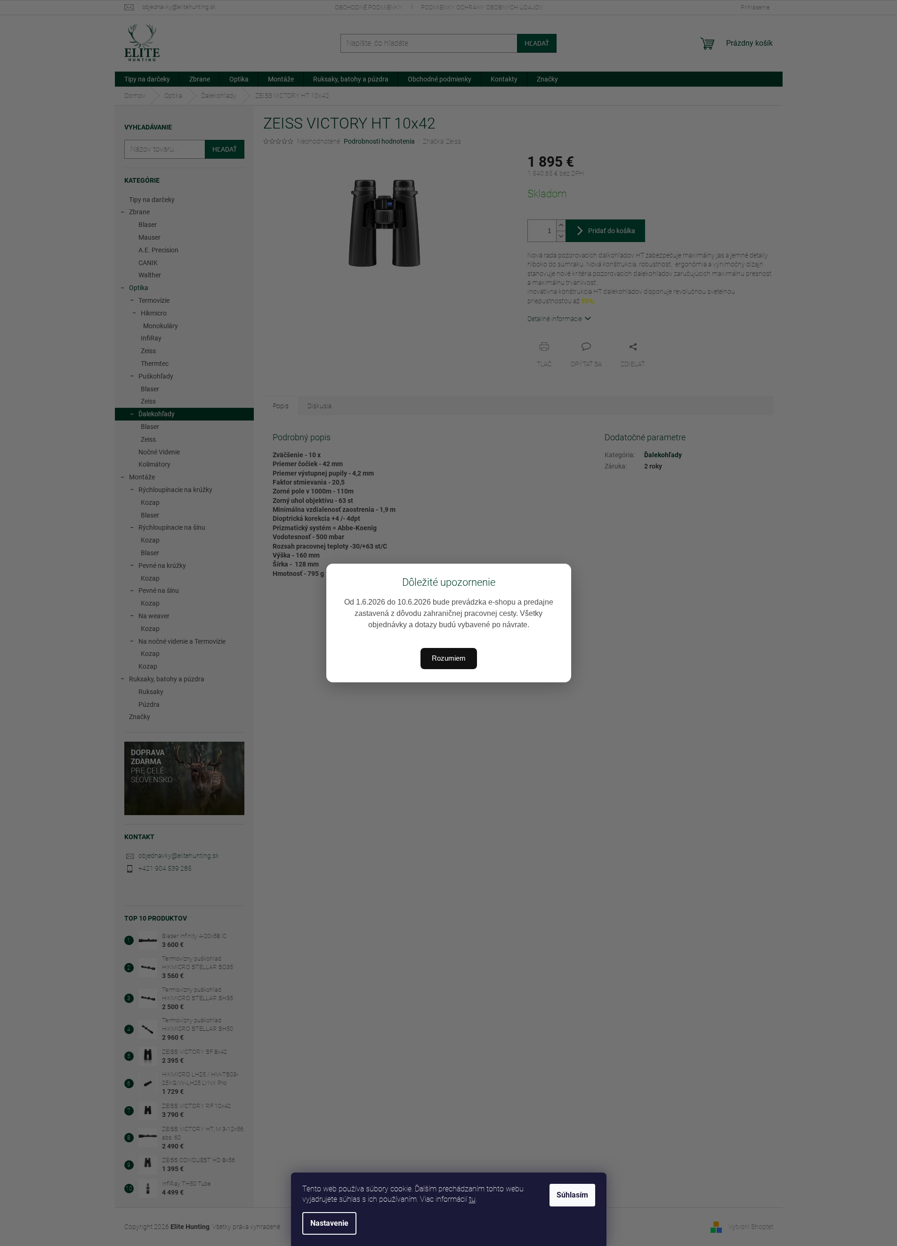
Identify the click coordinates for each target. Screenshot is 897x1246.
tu (472, 1199)
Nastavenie (329, 1223)
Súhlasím (572, 1194)
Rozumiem (449, 658)
